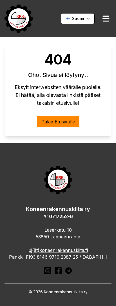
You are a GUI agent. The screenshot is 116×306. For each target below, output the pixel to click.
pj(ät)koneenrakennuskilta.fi (58, 250)
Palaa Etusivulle (58, 122)
